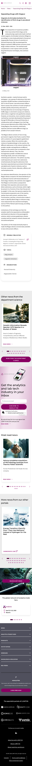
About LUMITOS (15, 744)
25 (14, 562)
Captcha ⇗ (22, 414)
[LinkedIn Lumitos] (16, 733)
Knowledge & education (9, 659)
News (3, 628)
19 (22, 353)
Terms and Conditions (18, 758)
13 (11, 353)
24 (12, 562)
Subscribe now (16, 690)
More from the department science (16, 359)
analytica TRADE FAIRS (8, 634)
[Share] (23, 3)
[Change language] (26, 3)
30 (23, 562)
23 (10, 562)
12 (9, 353)
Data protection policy (16, 760)
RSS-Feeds (4, 665)
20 (23, 560)
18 (20, 353)
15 (15, 353)
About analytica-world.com (16, 747)
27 (17, 562)
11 (15, 488)
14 (13, 353)
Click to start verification (15, 413)
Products (4, 640)
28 (19, 562)
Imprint (6, 758)
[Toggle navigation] (30, 3)
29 (21, 562)
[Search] (20, 3)
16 (16, 353)
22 (8, 562)
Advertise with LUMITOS (15, 740)
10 (24, 351)
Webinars (4, 653)
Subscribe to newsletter (14, 407)
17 (18, 353)
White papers (5, 646)
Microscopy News (16, 581)
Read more (5, 424)
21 (24, 560)
